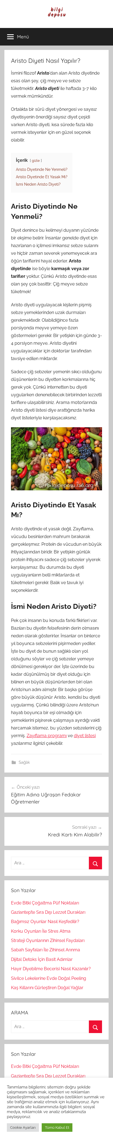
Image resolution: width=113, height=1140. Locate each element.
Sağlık (24, 762)
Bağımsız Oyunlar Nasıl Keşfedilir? (45, 921)
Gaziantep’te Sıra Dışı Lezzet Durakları (48, 912)
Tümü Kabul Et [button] (57, 1127)
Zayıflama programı (47, 735)
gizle (36, 161)
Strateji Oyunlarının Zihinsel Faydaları (47, 940)
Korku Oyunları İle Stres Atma (40, 931)
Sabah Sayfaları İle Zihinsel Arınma (45, 949)
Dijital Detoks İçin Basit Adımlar (42, 959)
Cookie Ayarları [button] (23, 1127)
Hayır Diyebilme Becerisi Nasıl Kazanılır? (51, 968)
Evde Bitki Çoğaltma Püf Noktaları (45, 903)
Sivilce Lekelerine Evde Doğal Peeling (48, 978)
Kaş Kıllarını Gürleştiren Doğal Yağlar (47, 987)
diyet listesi (85, 735)
